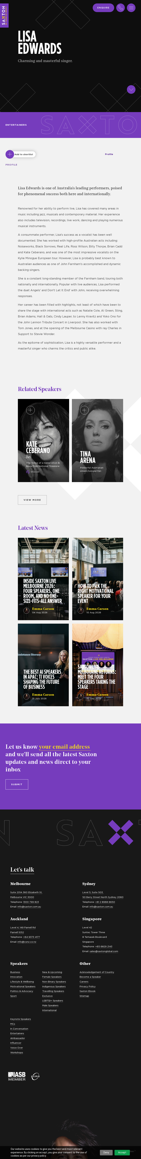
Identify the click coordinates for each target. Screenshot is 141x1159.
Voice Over (16, 1047)
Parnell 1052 (17, 932)
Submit (17, 784)
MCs (12, 1024)
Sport (13, 996)
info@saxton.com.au (29, 906)
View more (32, 500)
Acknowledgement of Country (97, 972)
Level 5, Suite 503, (92, 892)
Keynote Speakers (20, 1019)
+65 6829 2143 (103, 946)
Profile (109, 154)
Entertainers (16, 125)
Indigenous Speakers (54, 986)
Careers (84, 981)
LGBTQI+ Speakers (52, 1000)
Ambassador (17, 1038)
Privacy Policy (88, 986)
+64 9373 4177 (31, 937)
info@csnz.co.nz (27, 942)
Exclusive (47, 996)
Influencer (15, 1043)
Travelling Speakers (53, 991)
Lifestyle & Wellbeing (22, 981)
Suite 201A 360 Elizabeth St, (26, 892)
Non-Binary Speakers (54, 981)
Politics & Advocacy (21, 991)
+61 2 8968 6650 (105, 902)
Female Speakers (52, 977)
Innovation (16, 977)
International (49, 1010)
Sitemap (84, 996)
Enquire (103, 7)
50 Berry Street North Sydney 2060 (102, 897)
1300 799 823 (31, 902)
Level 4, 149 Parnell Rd (23, 927)
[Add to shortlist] (10, 154)
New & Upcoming (52, 972)
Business (15, 972)
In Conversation (19, 1028)
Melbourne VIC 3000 (22, 897)
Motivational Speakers (22, 986)
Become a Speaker (90, 977)
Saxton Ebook (87, 991)
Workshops (16, 1052)
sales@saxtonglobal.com (104, 951)
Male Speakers (50, 1005)
